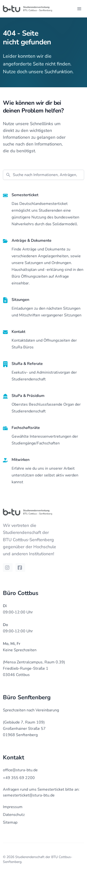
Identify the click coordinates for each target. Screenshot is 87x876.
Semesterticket (25, 195)
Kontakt (18, 331)
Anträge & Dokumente (31, 240)
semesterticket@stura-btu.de (29, 795)
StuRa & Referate (27, 363)
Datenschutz (14, 814)
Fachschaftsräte (26, 427)
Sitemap (10, 822)
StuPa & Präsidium (28, 395)
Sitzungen (20, 299)
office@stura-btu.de (20, 770)
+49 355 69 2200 (19, 777)
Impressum (12, 807)
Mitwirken (20, 459)
